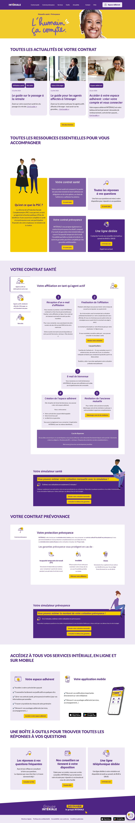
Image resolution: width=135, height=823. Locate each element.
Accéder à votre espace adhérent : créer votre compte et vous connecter (106, 99)
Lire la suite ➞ (32, 107)
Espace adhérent (96, 85)
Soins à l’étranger (58, 85)
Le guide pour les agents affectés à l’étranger (66, 97)
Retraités (30, 85)
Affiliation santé (18, 85)
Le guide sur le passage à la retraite (28, 97)
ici (70, 444)
